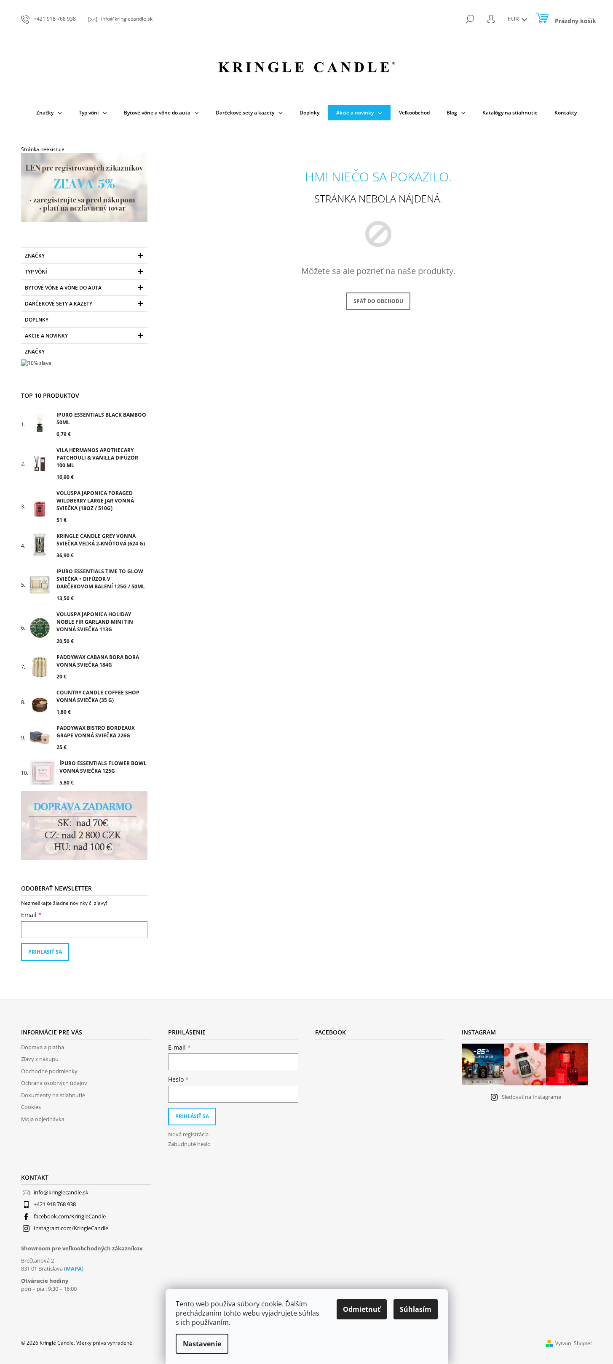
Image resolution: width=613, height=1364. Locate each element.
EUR (514, 19)
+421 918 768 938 (55, 1204)
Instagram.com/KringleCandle (71, 1228)
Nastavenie (202, 1343)
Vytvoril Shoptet (573, 1343)
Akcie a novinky (46, 335)
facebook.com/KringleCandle (70, 1216)
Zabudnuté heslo (189, 1144)
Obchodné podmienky (49, 1071)
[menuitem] (49, 112)
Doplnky (36, 319)
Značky (35, 255)
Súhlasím (415, 1309)
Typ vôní (36, 271)
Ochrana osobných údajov (54, 1083)
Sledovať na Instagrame (531, 1097)
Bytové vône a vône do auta (63, 287)
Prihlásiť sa (45, 951)
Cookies (31, 1107)
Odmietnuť (361, 1309)
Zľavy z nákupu (40, 1059)
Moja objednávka (42, 1119)
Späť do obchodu (378, 301)
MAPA (74, 1268)
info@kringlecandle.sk (61, 1192)
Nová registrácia (188, 1134)
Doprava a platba (42, 1047)
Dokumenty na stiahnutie (53, 1095)
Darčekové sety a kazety (58, 303)
